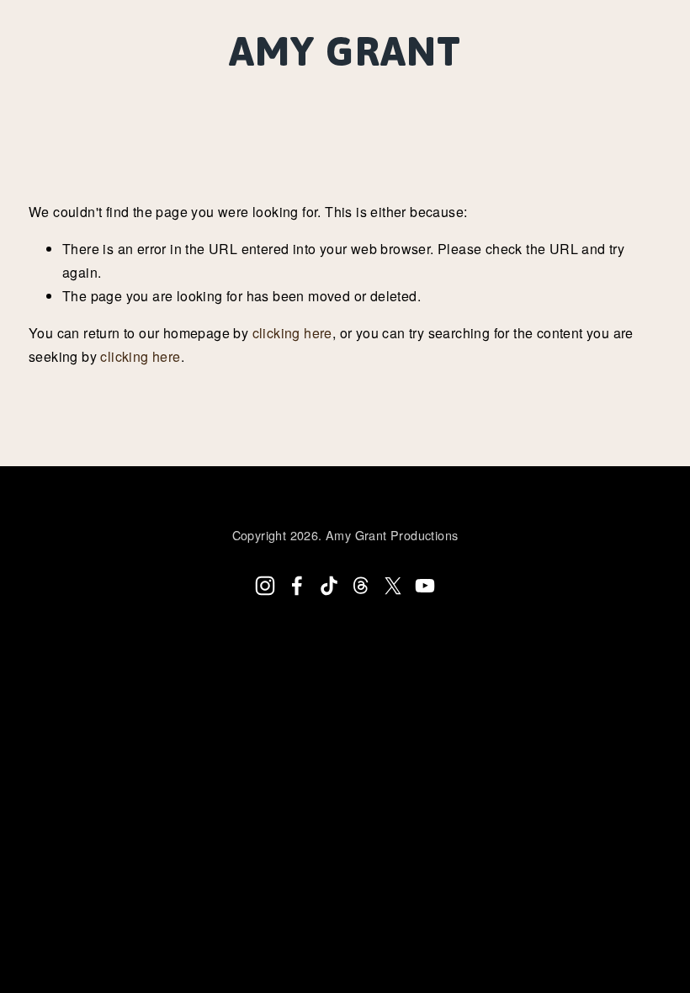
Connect (360, 92)
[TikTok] (329, 586)
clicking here (292, 333)
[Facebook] (297, 586)
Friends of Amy (480, 92)
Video (276, 92)
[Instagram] (265, 586)
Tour (205, 92)
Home (60, 92)
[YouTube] (425, 586)
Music (133, 92)
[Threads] (361, 586)
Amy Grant (344, 51)
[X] (393, 586)
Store (590, 92)
